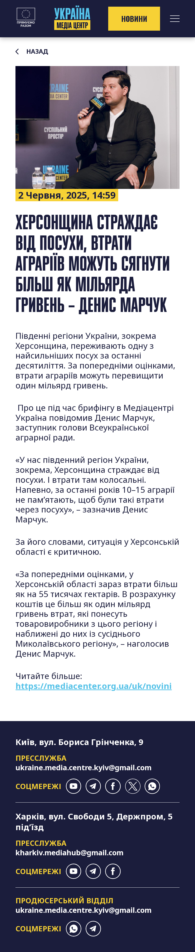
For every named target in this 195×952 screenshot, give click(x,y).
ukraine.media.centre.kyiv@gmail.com (83, 767)
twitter (132, 786)
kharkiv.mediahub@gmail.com (69, 852)
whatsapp (152, 786)
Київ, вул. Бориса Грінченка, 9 (79, 741)
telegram (93, 786)
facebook (113, 786)
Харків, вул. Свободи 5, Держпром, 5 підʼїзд (94, 821)
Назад (37, 52)
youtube (73, 786)
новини (134, 18)
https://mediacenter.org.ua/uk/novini (93, 685)
